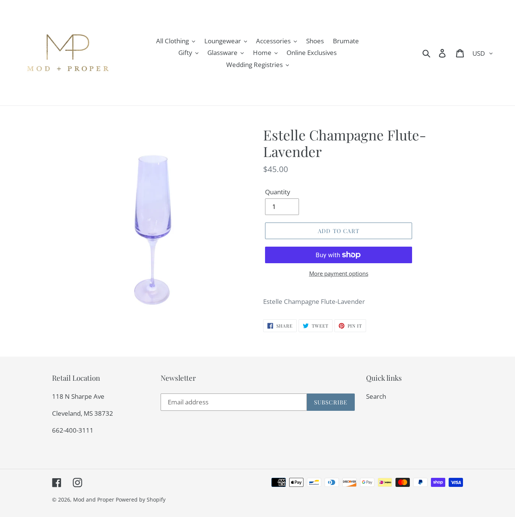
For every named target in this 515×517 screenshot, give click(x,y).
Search (376, 396)
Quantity (277, 192)
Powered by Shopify (141, 499)
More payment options (338, 273)
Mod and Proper (93, 499)
